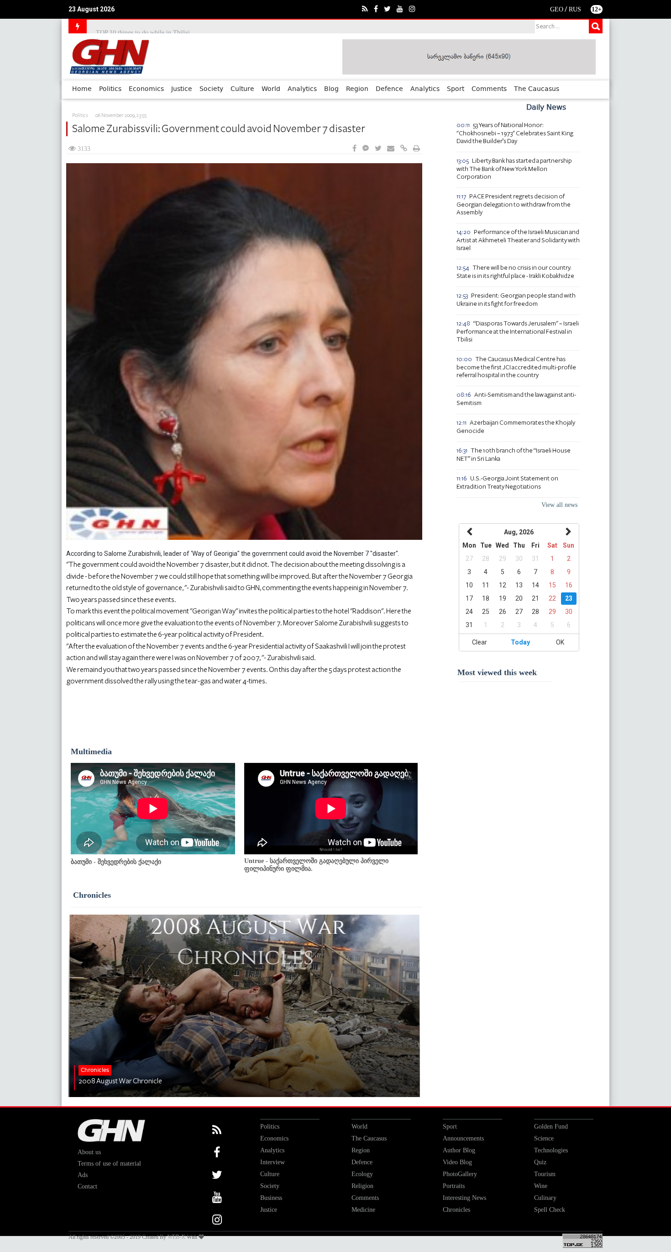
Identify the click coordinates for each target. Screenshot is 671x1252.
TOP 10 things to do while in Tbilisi (143, 26)
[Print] (416, 148)
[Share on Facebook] (354, 148)
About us (89, 1152)
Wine (540, 1186)
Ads (83, 1175)
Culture (242, 89)
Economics (146, 89)
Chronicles (92, 895)
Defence (389, 89)
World (271, 89)
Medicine (363, 1209)
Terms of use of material (109, 1163)
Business (271, 1197)
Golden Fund (551, 1126)
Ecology (362, 1174)
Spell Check (549, 1209)
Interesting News (464, 1197)
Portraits (454, 1186)
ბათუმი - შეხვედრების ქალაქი (116, 861)
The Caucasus (536, 89)
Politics (110, 89)
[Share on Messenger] (365, 148)
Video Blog (457, 1162)
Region (357, 89)
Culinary (545, 1197)
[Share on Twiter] (377, 148)
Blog (331, 89)
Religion (362, 1186)
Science (544, 1138)
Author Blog (459, 1150)
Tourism (545, 1174)
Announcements (463, 1138)
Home (82, 89)
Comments (489, 89)
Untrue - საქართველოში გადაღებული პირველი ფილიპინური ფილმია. (316, 865)
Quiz (540, 1162)
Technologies (551, 1150)
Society (211, 89)
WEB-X (176, 1237)
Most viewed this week (497, 672)
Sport (455, 89)
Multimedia (91, 751)
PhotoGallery (460, 1174)
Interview (272, 1162)
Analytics (302, 89)
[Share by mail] (391, 148)
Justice (181, 89)
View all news (559, 504)
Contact (87, 1186)
